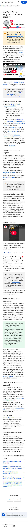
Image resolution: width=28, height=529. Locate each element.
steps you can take (8, 376)
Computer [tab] (21, 253)
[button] (2, 2)
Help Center (3, 6)
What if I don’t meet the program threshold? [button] (12, 462)
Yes (10, 499)
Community (10, 6)
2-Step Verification (15, 127)
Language (6, 524)
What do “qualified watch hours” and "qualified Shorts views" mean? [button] (12, 467)
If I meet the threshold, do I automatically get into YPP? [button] (10, 472)
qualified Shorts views (9, 177)
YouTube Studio (16, 282)
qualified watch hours (9, 172)
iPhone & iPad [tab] (7, 253)
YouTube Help (9, 2)
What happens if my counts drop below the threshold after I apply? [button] (12, 477)
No (17, 499)
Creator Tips (16, 6)
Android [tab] (15, 253)
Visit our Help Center (8, 418)
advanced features (13, 131)
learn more (12, 146)
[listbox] (7, 526)
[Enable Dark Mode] (14, 526)
